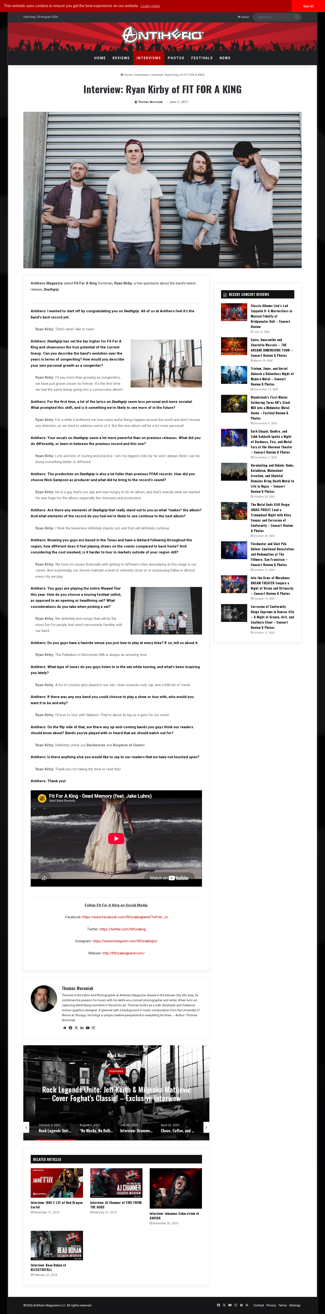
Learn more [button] (150, 6)
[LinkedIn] (82, 1028)
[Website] (65, 1028)
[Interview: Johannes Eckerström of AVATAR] (176, 1188)
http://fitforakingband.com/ (124, 953)
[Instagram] (93, 1028)
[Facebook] (70, 1028)
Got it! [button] (308, 6)
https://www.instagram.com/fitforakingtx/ (125, 941)
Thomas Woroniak (150, 102)
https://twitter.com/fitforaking (123, 929)
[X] (76, 1028)
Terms (282, 1305)
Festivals (202, 58)
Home (100, 58)
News (225, 58)
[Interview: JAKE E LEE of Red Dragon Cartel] (57, 1183)
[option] (116, 1092)
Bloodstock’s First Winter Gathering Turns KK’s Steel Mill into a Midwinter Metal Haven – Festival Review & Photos (270, 407)
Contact (258, 1305)
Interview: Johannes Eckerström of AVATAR (174, 1215)
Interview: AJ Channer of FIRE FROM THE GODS (116, 1204)
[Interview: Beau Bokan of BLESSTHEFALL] (57, 1245)
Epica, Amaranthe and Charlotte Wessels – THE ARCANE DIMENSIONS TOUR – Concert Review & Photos (272, 347)
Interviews (149, 58)
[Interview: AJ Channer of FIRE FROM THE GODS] (116, 1183)
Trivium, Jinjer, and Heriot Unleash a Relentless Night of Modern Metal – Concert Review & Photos (272, 376)
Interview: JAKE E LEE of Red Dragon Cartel (57, 1204)
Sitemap (294, 1305)
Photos (176, 58)
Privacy (271, 1305)
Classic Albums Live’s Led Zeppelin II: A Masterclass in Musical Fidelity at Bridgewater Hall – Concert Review (271, 316)
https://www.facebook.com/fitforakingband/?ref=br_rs (125, 917)
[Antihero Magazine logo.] (162, 37)
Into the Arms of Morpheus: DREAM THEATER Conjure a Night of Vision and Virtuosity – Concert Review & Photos (272, 585)
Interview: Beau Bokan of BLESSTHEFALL (48, 1267)
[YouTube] (87, 1028)
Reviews (121, 58)
